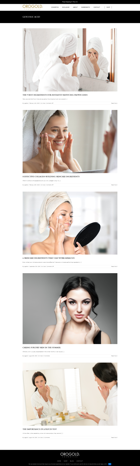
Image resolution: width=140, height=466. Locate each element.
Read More (114, 103)
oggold (26, 355)
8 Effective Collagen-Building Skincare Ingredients (51, 176)
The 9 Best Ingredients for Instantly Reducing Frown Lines (55, 95)
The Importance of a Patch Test (40, 429)
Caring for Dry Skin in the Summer (41, 347)
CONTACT (79, 461)
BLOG (72, 461)
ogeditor (26, 103)
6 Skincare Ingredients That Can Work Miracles (49, 258)
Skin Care (43, 103)
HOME (59, 461)
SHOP (65, 461)
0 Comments (47, 355)
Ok (109, 464)
